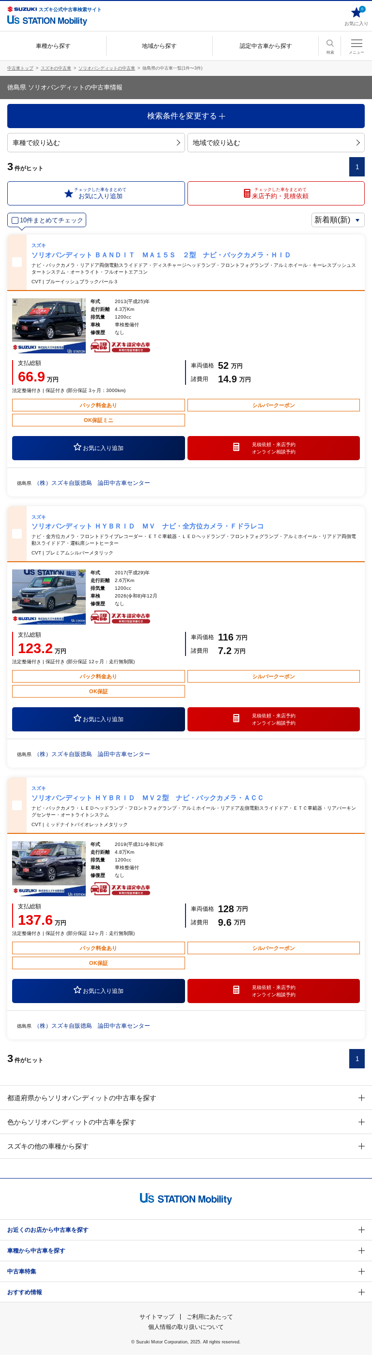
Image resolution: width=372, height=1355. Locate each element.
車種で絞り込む (36, 142)
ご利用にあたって (209, 1316)
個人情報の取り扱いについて (186, 1327)
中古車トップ (20, 68)
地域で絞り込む (216, 142)
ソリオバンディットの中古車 (106, 68)
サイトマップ (157, 1316)
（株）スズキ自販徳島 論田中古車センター (92, 483)
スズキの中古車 (56, 68)
